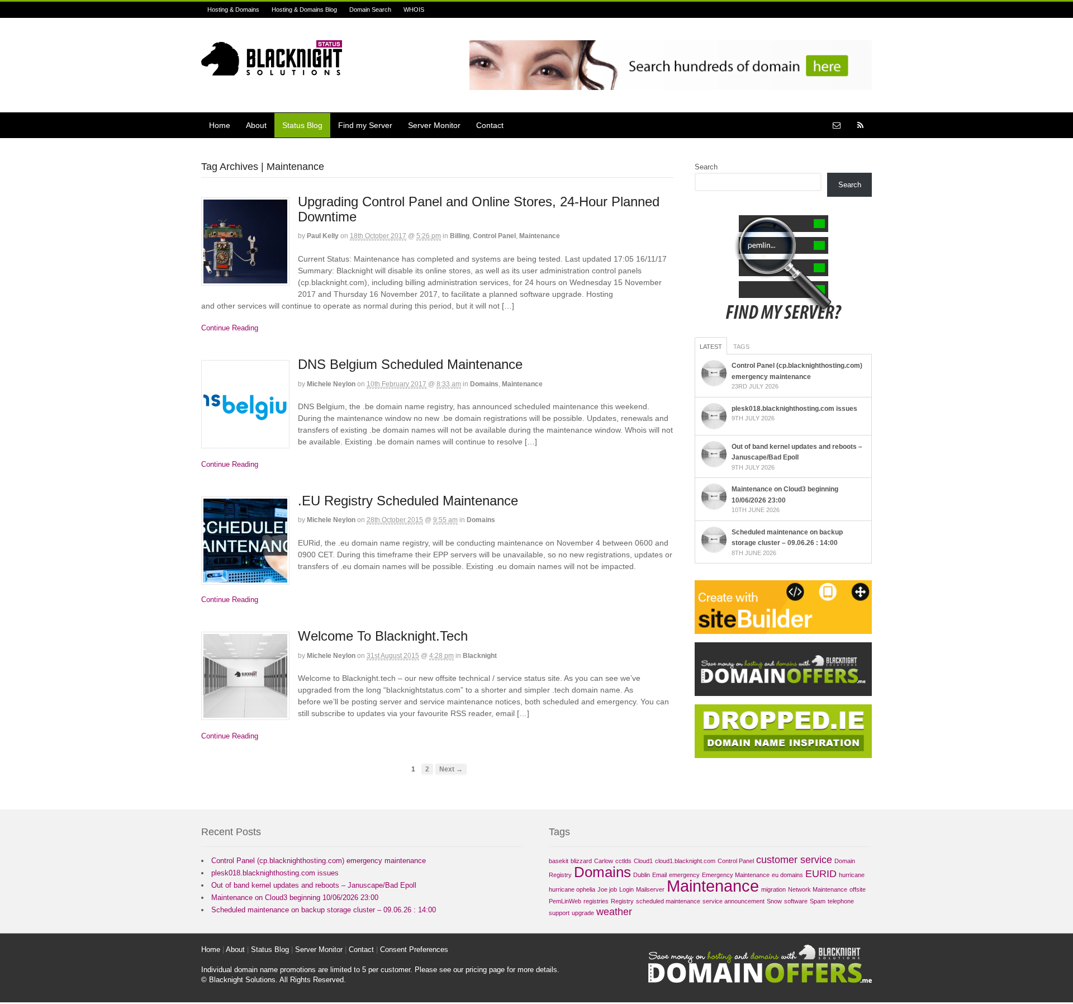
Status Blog (302, 125)
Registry (622, 901)
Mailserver (650, 889)
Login (626, 889)
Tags (741, 346)
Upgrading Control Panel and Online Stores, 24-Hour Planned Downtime (478, 209)
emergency (684, 875)
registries (596, 901)
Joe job (607, 889)
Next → (451, 769)
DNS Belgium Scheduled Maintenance (410, 364)
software (796, 901)
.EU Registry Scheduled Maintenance (408, 500)
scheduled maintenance (668, 901)
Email (659, 875)
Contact (490, 125)
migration (773, 889)
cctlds (623, 861)
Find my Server (365, 125)
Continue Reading (229, 328)
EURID (821, 873)
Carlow (603, 861)
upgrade (583, 913)
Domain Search (370, 9)
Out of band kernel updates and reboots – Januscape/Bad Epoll (313, 885)
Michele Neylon (331, 384)
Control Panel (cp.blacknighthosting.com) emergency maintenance (318, 860)
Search (706, 167)
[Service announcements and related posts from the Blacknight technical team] (271, 69)
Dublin (641, 875)
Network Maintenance (817, 889)
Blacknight (480, 656)
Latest (711, 346)
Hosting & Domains (233, 9)
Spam (817, 901)
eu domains (787, 875)
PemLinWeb (565, 901)
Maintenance (539, 236)
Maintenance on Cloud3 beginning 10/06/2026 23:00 (294, 897)
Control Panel (494, 236)
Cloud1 (643, 861)
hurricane (852, 875)
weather (614, 911)
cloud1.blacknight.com (685, 861)
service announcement (733, 901)
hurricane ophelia (572, 889)
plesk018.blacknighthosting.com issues (794, 409)
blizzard (581, 861)
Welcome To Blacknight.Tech (383, 635)
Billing (459, 236)
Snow (774, 901)
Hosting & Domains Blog (304, 9)
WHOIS (413, 9)
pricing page (485, 969)
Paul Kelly (323, 236)
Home (219, 125)
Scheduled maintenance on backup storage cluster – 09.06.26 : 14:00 (323, 910)
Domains (484, 384)
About (256, 125)
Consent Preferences (414, 949)
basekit (558, 861)
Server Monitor (434, 125)
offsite (857, 889)
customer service (794, 859)
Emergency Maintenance (736, 875)
